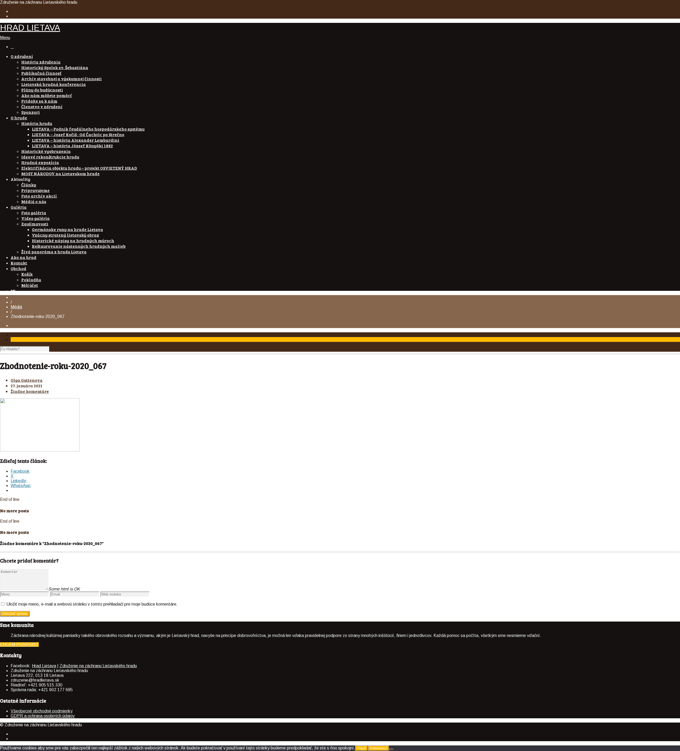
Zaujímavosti (34, 223)
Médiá (16, 307)
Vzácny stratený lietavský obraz (65, 235)
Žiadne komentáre (30, 391)
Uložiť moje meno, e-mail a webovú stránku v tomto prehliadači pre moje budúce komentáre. (92, 604)
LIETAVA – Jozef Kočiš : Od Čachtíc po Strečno (78, 134)
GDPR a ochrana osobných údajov (43, 716)
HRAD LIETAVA (30, 27)
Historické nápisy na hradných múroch (73, 240)
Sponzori (30, 112)
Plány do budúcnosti (42, 90)
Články (28, 184)
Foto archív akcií (39, 196)
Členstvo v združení (41, 106)
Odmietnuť (378, 748)
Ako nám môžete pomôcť (46, 95)
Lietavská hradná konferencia (53, 84)
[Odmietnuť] (391, 749)
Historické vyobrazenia (46, 151)
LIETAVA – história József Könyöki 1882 (72, 145)
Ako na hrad (23, 257)
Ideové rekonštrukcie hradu (50, 157)
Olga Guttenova (26, 380)
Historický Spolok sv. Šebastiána (54, 67)
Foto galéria (33, 212)
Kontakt (19, 263)
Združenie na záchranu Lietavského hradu (98, 666)
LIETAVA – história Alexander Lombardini (75, 140)
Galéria (19, 207)
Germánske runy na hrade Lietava (67, 229)
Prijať (361, 748)
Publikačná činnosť (41, 73)
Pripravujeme (35, 190)
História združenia (41, 62)
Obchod (18, 268)
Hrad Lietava (44, 666)
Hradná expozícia (40, 162)
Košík (27, 274)
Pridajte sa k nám (39, 101)
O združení (22, 56)
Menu (5, 37)
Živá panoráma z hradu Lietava (54, 251)
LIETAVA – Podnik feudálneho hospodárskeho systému (88, 129)
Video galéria (35, 218)
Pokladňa (31, 279)
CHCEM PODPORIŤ (19, 644)
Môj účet (29, 285)
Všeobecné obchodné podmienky (42, 711)
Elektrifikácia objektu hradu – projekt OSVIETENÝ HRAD (79, 168)
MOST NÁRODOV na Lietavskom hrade (60, 173)
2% (13, 290)
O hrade (19, 117)
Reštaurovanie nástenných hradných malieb (79, 246)
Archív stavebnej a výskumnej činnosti (61, 78)
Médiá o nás (33, 201)
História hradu (36, 123)
